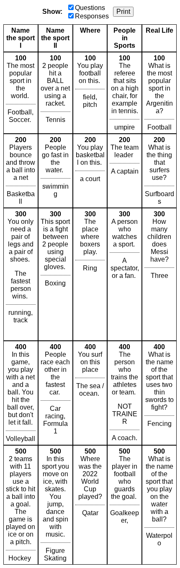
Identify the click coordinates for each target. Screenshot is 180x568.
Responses (92, 16)
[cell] (20, 93)
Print (123, 11)
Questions (90, 7)
